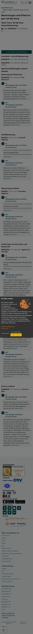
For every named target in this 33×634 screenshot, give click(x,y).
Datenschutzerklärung (7, 326)
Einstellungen (5, 333)
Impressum (4, 328)
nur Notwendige (16, 332)
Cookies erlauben (16, 335)
